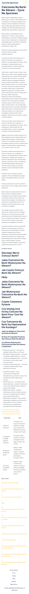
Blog (13, 578)
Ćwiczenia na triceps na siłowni (11, 413)
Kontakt (14, 581)
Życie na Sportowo (10, 3)
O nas (13, 573)
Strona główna (14, 570)
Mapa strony (13, 584)
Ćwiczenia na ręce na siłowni (11, 409)
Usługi (13, 576)
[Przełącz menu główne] (25, 3)
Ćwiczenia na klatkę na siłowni (11, 411)
